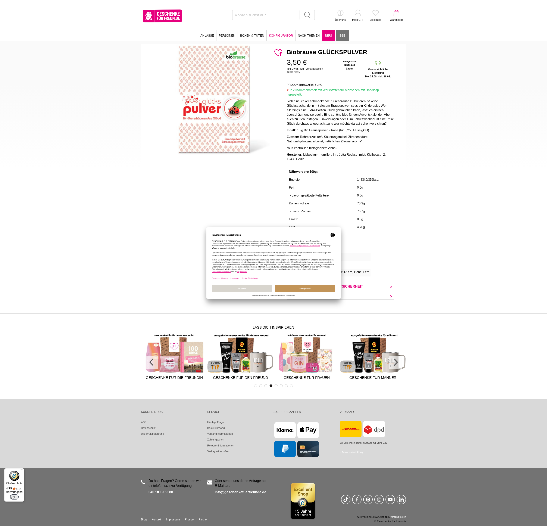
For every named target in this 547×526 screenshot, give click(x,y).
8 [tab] (291, 385)
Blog (144, 519)
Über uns (340, 19)
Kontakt (156, 519)
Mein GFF (357, 19)
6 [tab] (281, 385)
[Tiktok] (345, 501)
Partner (203, 519)
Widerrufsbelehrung (152, 433)
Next (395, 362)
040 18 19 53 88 (161, 492)
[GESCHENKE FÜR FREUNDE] (162, 16)
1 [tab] (255, 385)
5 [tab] (276, 385)
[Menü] (21, 470)
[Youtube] (390, 501)
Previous (151, 362)
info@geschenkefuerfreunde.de (240, 492)
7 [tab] (286, 385)
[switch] (14, 496)
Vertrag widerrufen (218, 451)
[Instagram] (379, 501)
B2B (343, 35)
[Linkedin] (401, 501)
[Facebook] (357, 501)
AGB (143, 422)
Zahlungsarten (215, 439)
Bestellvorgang (216, 428)
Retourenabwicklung (352, 452)
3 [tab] (265, 385)
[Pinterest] (368, 501)
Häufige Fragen (216, 422)
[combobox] (273, 15)
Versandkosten (314, 68)
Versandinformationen (220, 433)
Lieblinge (375, 19)
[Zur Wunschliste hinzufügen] (278, 53)
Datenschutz (148, 428)
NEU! (328, 35)
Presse (189, 519)
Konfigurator (281, 35)
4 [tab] (270, 385)
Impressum (173, 519)
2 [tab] (260, 385)
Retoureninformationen (220, 445)
